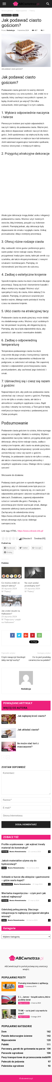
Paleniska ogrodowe (12, 1066)
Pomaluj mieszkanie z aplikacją (33, 983)
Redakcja (11, 30)
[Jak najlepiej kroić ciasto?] (8, 719)
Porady (5, 852)
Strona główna (7, 10)
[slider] (10, 538)
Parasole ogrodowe (12, 1053)
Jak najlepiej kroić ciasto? (31, 715)
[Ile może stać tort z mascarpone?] (8, 746)
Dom (4, 868)
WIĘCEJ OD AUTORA (15, 707)
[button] (48, 4)
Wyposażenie (6, 15)
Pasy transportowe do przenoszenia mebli (24, 1057)
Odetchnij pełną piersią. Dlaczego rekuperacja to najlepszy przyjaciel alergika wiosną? (25, 913)
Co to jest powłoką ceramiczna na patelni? (40, 658)
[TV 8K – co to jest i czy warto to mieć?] (8, 1014)
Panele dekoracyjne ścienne (16, 1036)
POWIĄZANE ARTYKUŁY (17, 703)
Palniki (5, 1044)
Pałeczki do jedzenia (12, 1061)
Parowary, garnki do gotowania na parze (23, 1048)
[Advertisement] (26, 184)
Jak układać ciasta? (28, 729)
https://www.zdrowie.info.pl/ (30, 531)
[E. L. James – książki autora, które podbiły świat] (8, 1000)
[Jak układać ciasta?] (8, 733)
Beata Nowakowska (18, 851)
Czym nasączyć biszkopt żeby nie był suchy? (13, 658)
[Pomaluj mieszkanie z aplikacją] (8, 986)
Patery (15, 15)
